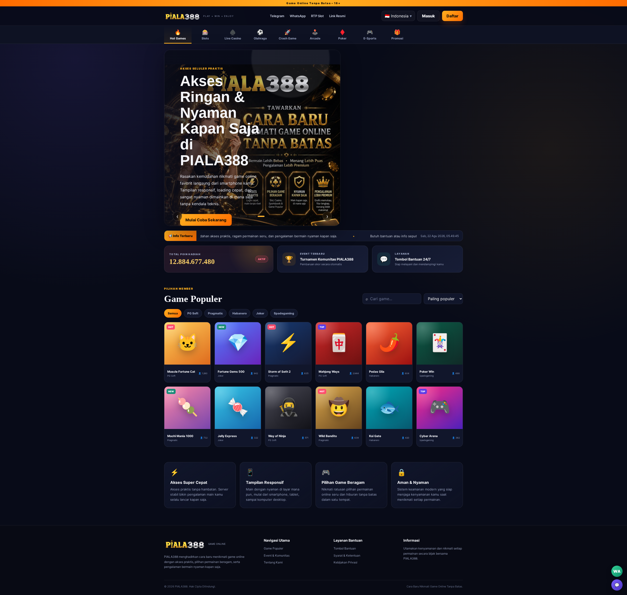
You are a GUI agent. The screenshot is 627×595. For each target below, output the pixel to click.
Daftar (452, 15)
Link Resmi (337, 16)
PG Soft (192, 313)
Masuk (428, 15)
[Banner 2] (252, 216)
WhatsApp (298, 16)
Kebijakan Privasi (345, 562)
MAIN (187, 360)
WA (617, 571)
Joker (260, 313)
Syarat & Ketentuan (347, 555)
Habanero (239, 313)
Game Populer (273, 548)
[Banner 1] (243, 216)
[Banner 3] (261, 216)
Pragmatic (215, 313)
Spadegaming (284, 313)
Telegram (277, 16)
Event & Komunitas (276, 555)
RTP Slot (317, 16)
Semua (173, 313)
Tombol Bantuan (345, 548)
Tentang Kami (273, 562)
